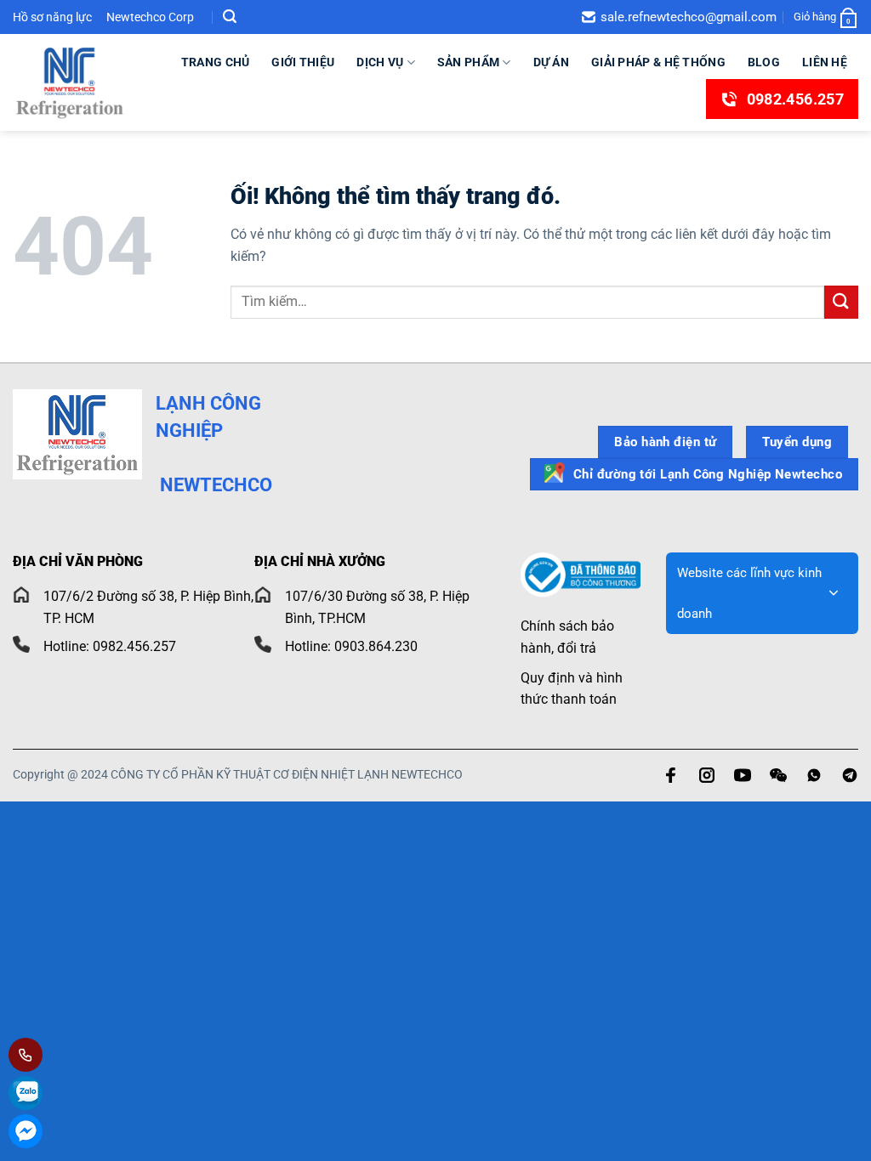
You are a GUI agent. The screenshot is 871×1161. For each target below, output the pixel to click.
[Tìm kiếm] (229, 16)
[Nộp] (841, 302)
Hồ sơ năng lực (53, 17)
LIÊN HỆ (824, 62)
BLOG (764, 62)
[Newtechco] (70, 82)
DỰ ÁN (551, 62)
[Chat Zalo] (26, 1093)
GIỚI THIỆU (302, 62)
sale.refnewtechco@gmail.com (689, 17)
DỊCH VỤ (379, 62)
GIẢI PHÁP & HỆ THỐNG (658, 62)
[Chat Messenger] (26, 1131)
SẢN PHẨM (468, 62)
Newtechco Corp (150, 17)
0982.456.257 (795, 99)
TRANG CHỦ (215, 62)
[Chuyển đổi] (833, 593)
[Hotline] (26, 1055)
